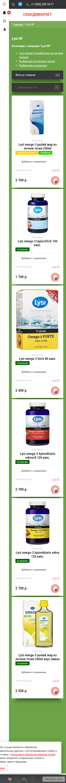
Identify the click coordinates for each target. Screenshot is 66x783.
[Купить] (55, 180)
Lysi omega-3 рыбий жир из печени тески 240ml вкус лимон (38, 657)
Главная (18, 24)
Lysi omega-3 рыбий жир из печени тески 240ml (38, 146)
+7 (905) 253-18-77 (42, 4)
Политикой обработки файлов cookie (33, 754)
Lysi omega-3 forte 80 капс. (37, 359)
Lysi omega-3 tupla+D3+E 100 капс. (37, 243)
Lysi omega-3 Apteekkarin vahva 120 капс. (37, 554)
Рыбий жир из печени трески (37, 61)
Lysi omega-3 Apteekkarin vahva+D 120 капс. (37, 455)
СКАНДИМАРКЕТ (37, 14)
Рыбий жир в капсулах (33, 65)
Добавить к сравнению (33, 161)
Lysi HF (56, 169)
